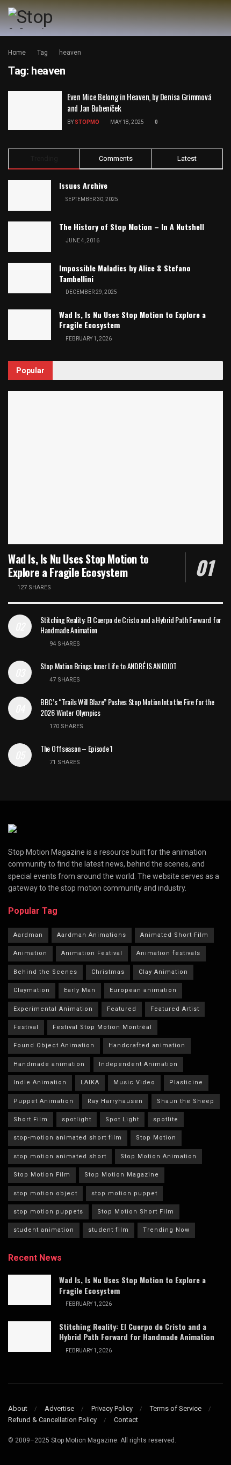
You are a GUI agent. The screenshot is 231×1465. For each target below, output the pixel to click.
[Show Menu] (218, 18)
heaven (70, 52)
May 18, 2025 (126, 122)
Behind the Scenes (45, 971)
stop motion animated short (59, 1156)
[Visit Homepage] (53, 18)
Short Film (30, 1119)
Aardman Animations (91, 934)
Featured (121, 1008)
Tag (42, 52)
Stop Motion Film (41, 1174)
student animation (43, 1229)
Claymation (31, 990)
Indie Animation (40, 1082)
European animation (143, 990)
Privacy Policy (112, 1408)
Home (17, 52)
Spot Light (122, 1119)
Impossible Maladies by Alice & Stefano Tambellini (125, 273)
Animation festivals (168, 953)
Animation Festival (91, 953)
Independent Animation (138, 1064)
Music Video (134, 1082)
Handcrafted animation (147, 1045)
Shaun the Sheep (185, 1101)
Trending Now (166, 1229)
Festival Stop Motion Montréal (102, 1027)
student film (108, 1229)
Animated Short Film (174, 934)
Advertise (59, 1408)
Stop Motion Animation (158, 1156)
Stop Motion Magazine (121, 1174)
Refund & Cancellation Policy (52, 1420)
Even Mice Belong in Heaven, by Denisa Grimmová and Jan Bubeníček (139, 102)
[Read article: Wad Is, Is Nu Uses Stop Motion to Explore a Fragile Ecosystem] (115, 467)
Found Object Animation (54, 1045)
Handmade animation (49, 1064)
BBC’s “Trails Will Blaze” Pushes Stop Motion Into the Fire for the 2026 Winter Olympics (127, 707)
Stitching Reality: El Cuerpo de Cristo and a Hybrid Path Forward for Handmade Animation (130, 625)
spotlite (165, 1119)
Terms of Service (175, 1408)
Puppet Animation (43, 1101)
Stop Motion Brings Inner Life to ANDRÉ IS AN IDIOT (108, 665)
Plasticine (186, 1082)
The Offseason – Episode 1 (76, 748)
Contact (126, 1420)
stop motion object (45, 1193)
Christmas (108, 971)
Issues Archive (83, 185)
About (17, 1408)
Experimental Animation (53, 1008)
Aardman (28, 934)
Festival (26, 1027)
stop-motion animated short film (67, 1137)
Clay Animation (163, 971)
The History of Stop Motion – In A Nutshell (131, 226)
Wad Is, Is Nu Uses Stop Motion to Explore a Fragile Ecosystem (132, 320)
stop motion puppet (124, 1193)
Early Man (80, 990)
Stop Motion (156, 1137)
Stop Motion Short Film (135, 1211)
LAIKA (90, 1082)
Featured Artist (174, 1008)
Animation (30, 953)
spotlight (76, 1119)
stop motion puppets (48, 1211)
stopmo (87, 122)
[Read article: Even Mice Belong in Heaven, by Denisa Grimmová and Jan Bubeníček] (35, 110)
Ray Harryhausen (115, 1101)
